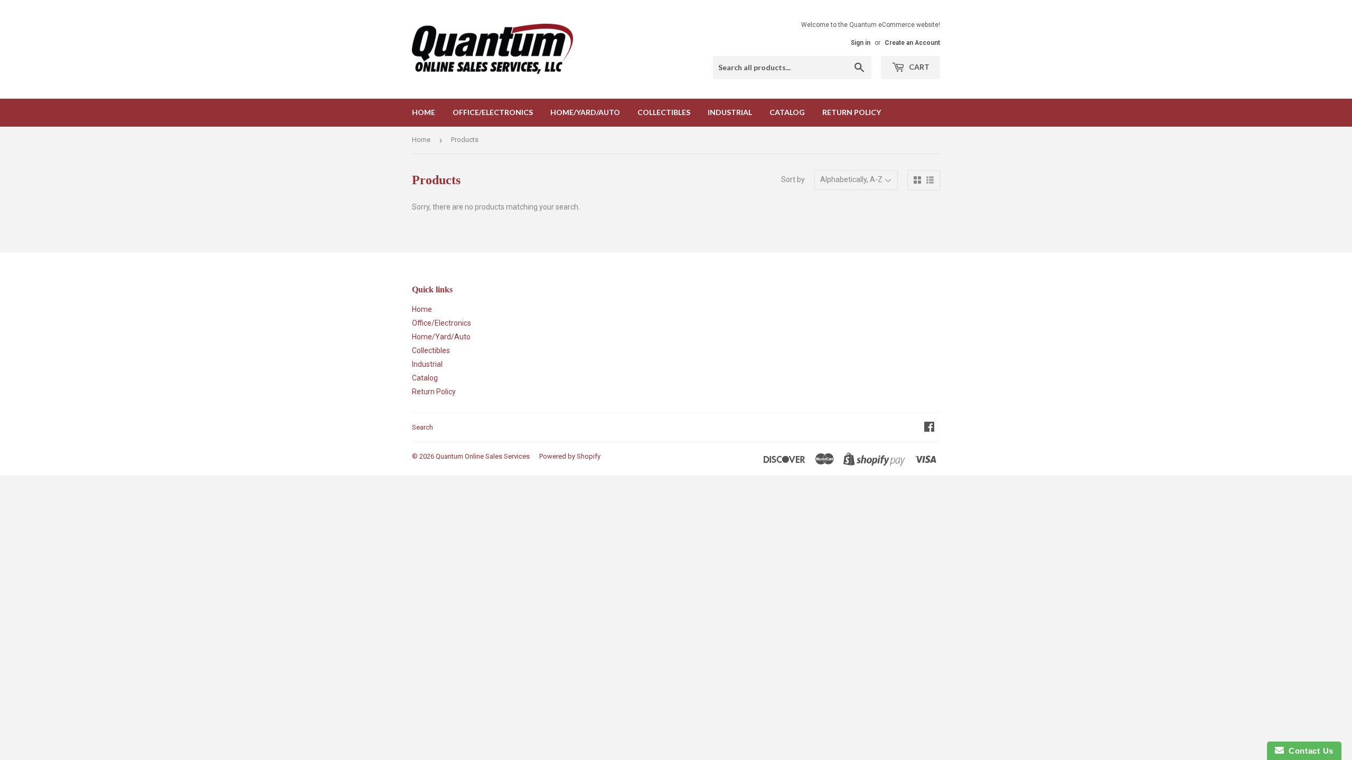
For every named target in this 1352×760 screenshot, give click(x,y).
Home (423, 112)
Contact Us (1309, 750)
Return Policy (851, 112)
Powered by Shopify (569, 456)
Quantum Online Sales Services (483, 456)
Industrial (730, 112)
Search (422, 427)
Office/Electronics (493, 112)
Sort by (793, 179)
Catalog (787, 112)
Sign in (860, 42)
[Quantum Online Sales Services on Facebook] (929, 428)
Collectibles (663, 112)
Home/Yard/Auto (585, 112)
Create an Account (912, 42)
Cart (918, 66)
